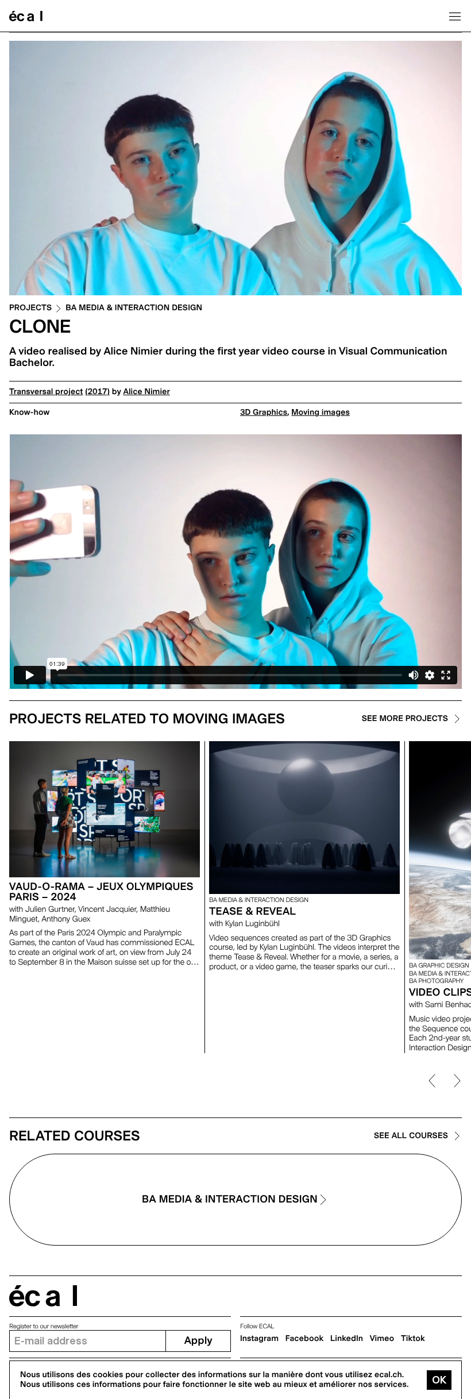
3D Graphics (263, 412)
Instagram (259, 1338)
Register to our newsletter (43, 1326)
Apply (198, 1341)
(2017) (97, 391)
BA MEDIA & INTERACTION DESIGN (133, 308)
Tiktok (413, 1338)
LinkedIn (346, 1338)
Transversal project (46, 391)
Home (26, 16)
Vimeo (382, 1338)
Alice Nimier (146, 391)
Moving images (320, 412)
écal (43, 1295)
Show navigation (454, 16)
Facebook (304, 1338)
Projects (30, 308)
